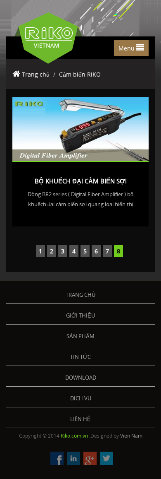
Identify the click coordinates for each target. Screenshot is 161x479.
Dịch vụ (80, 398)
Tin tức (80, 357)
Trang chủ (36, 74)
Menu (127, 48)
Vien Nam (131, 435)
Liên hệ (80, 419)
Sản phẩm (80, 336)
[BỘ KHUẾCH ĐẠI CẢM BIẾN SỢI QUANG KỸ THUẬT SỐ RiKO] (80, 128)
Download (80, 377)
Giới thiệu (80, 315)
